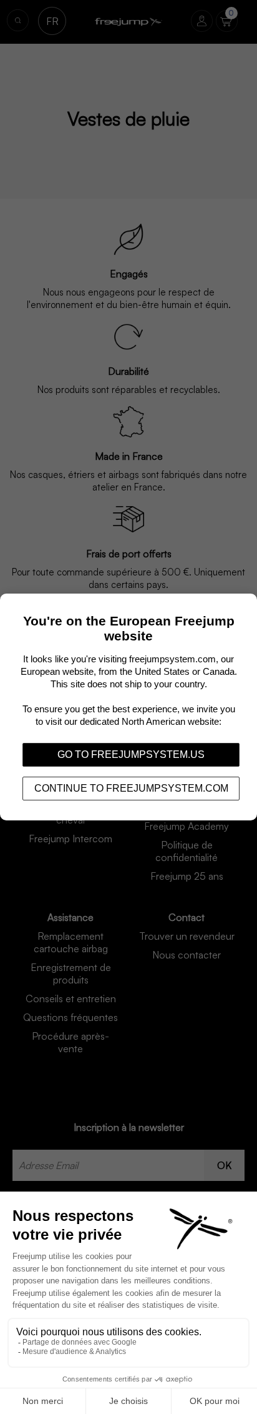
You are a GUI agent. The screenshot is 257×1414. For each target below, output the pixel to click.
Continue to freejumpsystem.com (131, 788)
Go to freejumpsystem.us (131, 754)
